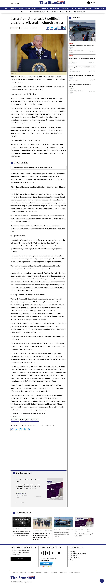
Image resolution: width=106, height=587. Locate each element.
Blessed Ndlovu (73, 90)
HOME (6, 8)
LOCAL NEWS (13, 8)
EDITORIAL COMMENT (31, 8)
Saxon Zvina (16, 528)
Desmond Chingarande (75, 71)
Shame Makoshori (74, 50)
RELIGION (80, 8)
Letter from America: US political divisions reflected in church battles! (32, 167)
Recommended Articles (23, 512)
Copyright (46, 572)
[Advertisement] (38, 453)
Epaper (69, 11)
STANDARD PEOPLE (54, 8)
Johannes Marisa (38, 530)
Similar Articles (23, 473)
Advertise (31, 572)
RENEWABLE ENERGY (99, 8)
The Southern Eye (53, 11)
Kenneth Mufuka (26, 28)
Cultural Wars (15, 420)
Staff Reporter (73, 63)
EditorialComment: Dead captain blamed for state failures (61, 534)
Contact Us (23, 572)
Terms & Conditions (74, 572)
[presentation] (15, 502)
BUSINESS (21, 8)
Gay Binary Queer (24, 420)
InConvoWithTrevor (80, 11)
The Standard (58, 529)
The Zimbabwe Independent (38, 11)
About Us (15, 572)
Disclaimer (54, 572)
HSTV (63, 11)
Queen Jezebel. (34, 420)
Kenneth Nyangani (74, 80)
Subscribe (38, 572)
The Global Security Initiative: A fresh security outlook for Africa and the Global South (22, 533)
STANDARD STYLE (65, 8)
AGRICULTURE (88, 8)
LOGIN (93, 2)
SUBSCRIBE (21, 558)
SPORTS (74, 8)
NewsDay (25, 11)
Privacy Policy (63, 572)
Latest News (75, 17)
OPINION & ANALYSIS (43, 8)
